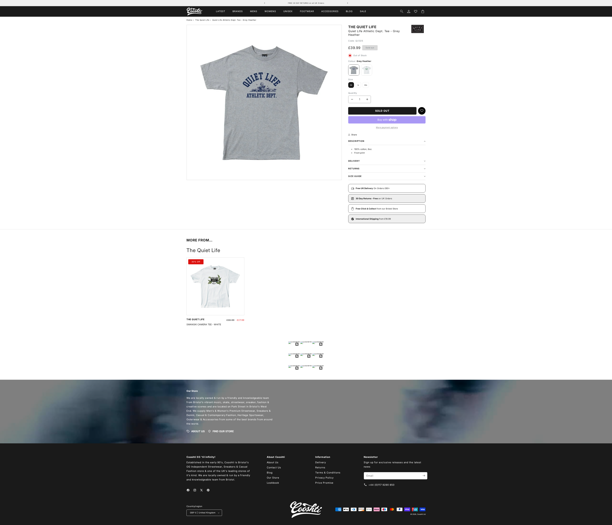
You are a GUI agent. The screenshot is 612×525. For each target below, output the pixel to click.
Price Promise (324, 482)
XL (366, 86)
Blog (270, 472)
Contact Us (274, 467)
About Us (272, 462)
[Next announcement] (347, 3)
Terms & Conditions (327, 472)
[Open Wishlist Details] (415, 11)
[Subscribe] (423, 475)
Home (189, 20)
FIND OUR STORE (223, 431)
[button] (237, 11)
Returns (320, 467)
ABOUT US (198, 431)
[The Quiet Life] (418, 32)
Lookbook (273, 482)
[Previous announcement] (264, 3)
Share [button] (354, 134)
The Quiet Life (202, 20)
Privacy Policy (324, 477)
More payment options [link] (387, 127)
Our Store (273, 477)
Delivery (320, 462)
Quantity (352, 93)
